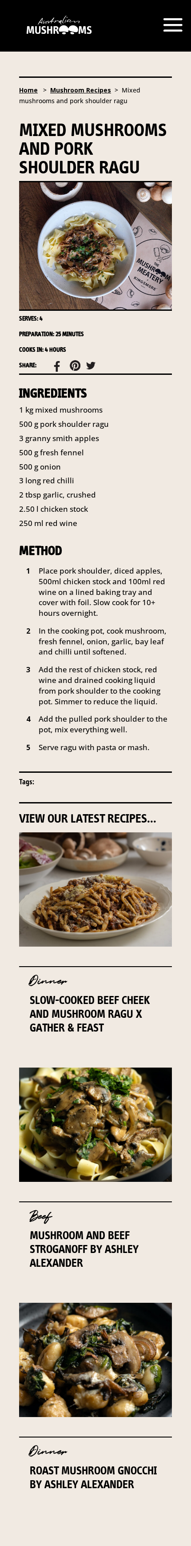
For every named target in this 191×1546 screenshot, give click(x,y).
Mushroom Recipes (80, 90)
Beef (41, 1216)
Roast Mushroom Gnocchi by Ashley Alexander (93, 1477)
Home (28, 90)
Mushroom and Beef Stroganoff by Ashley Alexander (84, 1249)
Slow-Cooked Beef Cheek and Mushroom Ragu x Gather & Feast (90, 1013)
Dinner (48, 981)
